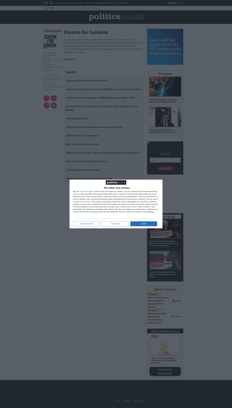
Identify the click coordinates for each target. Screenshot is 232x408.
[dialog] (116, 204)
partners (86, 191)
